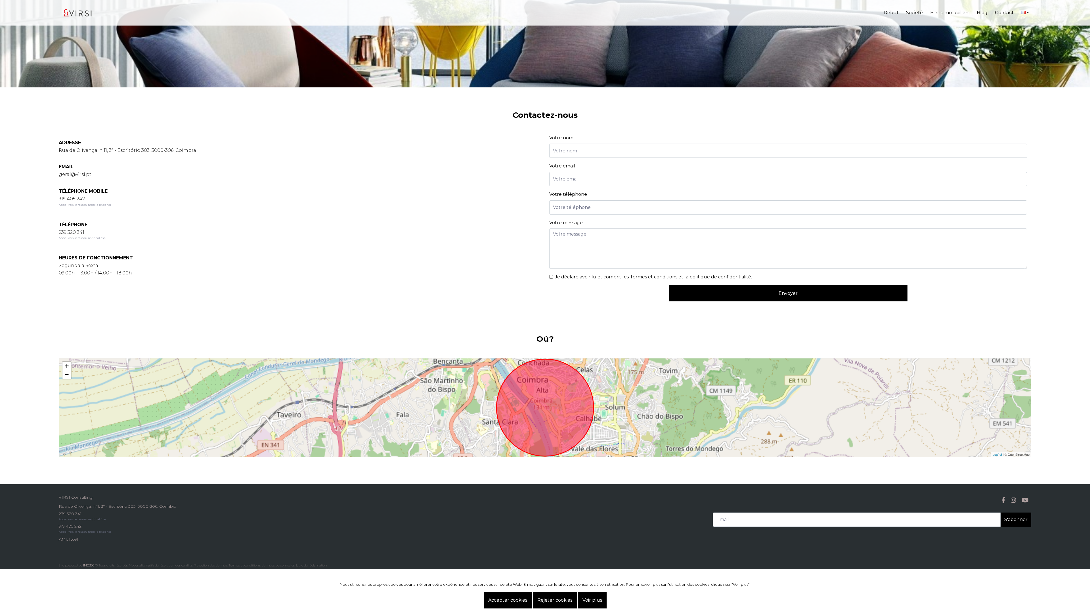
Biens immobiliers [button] (949, 12)
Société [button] (914, 12)
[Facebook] (1003, 500)
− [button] (67, 374)
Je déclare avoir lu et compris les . (653, 277)
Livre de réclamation (311, 565)
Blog (982, 12)
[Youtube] (1025, 500)
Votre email (562, 166)
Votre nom (561, 137)
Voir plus (592, 600)
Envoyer (788, 293)
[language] (1025, 13)
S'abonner (1016, 519)
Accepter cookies (507, 600)
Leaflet (997, 454)
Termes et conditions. (245, 565)
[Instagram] (1013, 500)
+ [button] (67, 366)
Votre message (566, 222)
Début (891, 12)
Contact (1004, 12)
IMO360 (88, 565)
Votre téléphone (568, 194)
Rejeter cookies (554, 600)
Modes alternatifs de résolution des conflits (160, 565)
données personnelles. (278, 565)
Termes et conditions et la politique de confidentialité (690, 277)
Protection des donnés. (211, 565)
